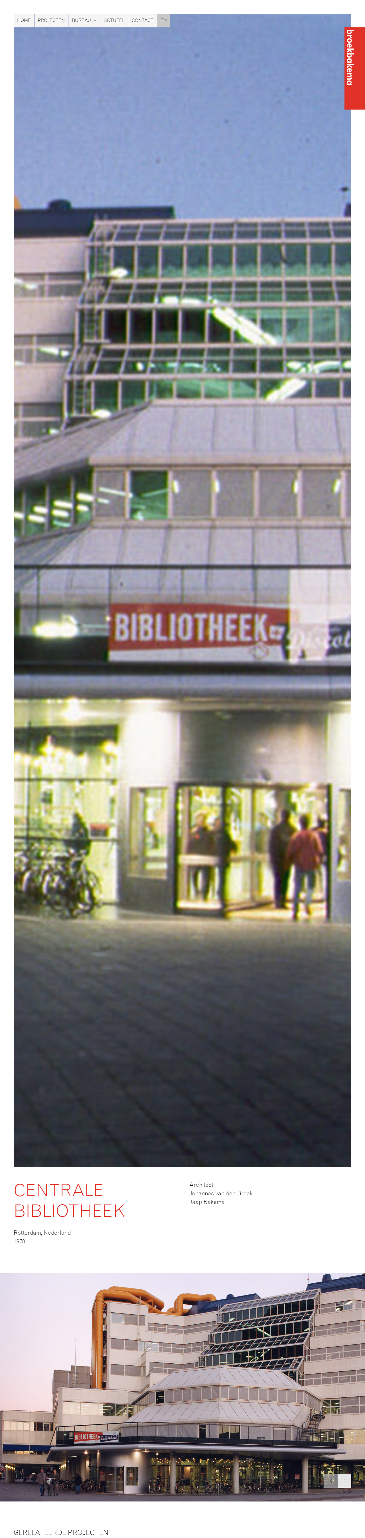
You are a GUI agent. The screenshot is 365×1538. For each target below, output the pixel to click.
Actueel (114, 20)
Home (24, 20)
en (164, 20)
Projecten (51, 20)
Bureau (81, 20)
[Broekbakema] (354, 68)
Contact (142, 20)
